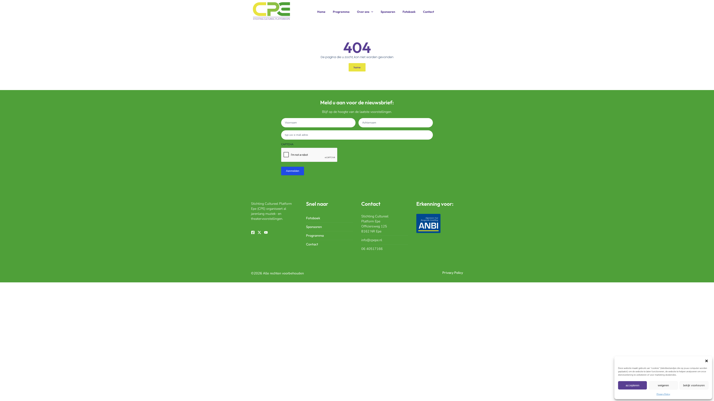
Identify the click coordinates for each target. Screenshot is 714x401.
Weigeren (663, 385)
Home (321, 12)
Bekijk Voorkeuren (694, 385)
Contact (428, 12)
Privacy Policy (663, 394)
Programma (341, 12)
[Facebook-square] (253, 232)
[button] (706, 361)
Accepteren (632, 385)
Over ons (363, 12)
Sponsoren (388, 12)
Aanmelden (292, 171)
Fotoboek (409, 12)
